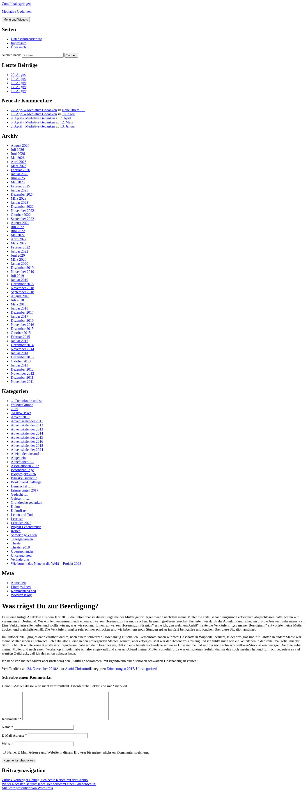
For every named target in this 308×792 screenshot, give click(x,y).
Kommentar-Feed (23, 591)
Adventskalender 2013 (27, 429)
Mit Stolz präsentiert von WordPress (27, 788)
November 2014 (22, 349)
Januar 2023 (19, 202)
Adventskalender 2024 (27, 450)
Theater (16, 543)
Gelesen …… (20, 498)
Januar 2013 (19, 365)
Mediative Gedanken (17, 11)
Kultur (15, 506)
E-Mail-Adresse (14, 735)
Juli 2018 (17, 300)
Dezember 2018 (22, 284)
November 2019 (22, 272)
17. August (18, 87)
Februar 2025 (20, 186)
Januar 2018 (19, 308)
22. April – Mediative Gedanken (34, 110)
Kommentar (11, 719)
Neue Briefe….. (73, 110)
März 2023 (18, 198)
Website (7, 744)
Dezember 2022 (22, 206)
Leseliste (17, 519)
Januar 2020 (19, 263)
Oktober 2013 (21, 361)
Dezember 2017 (22, 312)
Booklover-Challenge (26, 482)
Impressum (18, 43)
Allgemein (18, 458)
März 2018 (18, 304)
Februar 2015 (20, 337)
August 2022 (20, 223)
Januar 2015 (19, 341)
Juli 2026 (17, 149)
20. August (18, 75)
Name (7, 727)
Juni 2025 (18, 178)
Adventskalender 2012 (27, 425)
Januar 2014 (19, 353)
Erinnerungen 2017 (24, 490)
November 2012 (22, 373)
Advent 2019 (20, 417)
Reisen (16, 531)
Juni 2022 (18, 231)
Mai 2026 (18, 158)
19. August (18, 79)
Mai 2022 (18, 235)
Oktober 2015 (21, 333)
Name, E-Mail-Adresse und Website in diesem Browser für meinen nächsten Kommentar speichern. (78, 752)
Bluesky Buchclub (24, 478)
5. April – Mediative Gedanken (33, 122)
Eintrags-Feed (21, 587)
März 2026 (18, 166)
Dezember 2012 (22, 369)
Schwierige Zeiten (24, 535)
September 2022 (22, 219)
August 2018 (20, 296)
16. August (18, 91)
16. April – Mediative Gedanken (34, 114)
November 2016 (22, 324)
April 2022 (18, 239)
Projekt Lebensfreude (26, 527)
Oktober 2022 (21, 215)
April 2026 (18, 162)
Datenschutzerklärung (26, 39)
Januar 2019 (19, 280)
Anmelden (18, 583)
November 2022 (22, 211)
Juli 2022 (17, 227)
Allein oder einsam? (25, 454)
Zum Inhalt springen (16, 4)
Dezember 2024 (22, 194)
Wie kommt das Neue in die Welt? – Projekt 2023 (46, 563)
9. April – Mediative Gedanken (33, 118)
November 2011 (22, 381)
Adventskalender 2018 (27, 445)
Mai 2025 (18, 182)
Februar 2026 (20, 170)
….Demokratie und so (26, 401)
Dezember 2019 (22, 268)
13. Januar (67, 126)
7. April (65, 118)
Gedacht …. (19, 494)
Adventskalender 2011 (27, 421)
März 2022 (18, 243)
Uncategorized (21, 555)
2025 (14, 409)
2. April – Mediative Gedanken (33, 126)
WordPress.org (21, 595)
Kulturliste (18, 511)
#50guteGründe (22, 405)
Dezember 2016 (22, 320)
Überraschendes (22, 551)
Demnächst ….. (22, 486)
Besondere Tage (22, 470)
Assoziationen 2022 (25, 466)
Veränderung (20, 559)
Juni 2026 (18, 154)
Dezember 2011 (22, 377)
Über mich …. (21, 47)
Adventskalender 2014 (27, 433)
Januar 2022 (19, 251)
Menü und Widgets (16, 19)
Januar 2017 (19, 316)
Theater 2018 (20, 547)
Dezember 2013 (22, 357)
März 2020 (18, 259)
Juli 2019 (17, 276)
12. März (66, 122)
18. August (18, 83)
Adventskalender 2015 (27, 437)
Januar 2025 (19, 190)
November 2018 (22, 288)
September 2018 (22, 292)
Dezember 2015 (22, 329)
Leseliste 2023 (21, 523)
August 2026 (20, 145)
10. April (68, 114)
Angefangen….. (22, 462)
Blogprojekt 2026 (23, 474)
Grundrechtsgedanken (26, 502)
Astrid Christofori (77, 669)
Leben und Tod (22, 515)
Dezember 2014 (22, 345)
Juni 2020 (18, 255)
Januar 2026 (19, 174)
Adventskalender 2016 (27, 441)
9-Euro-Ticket (21, 413)
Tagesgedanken (22, 539)
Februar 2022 (20, 247)
